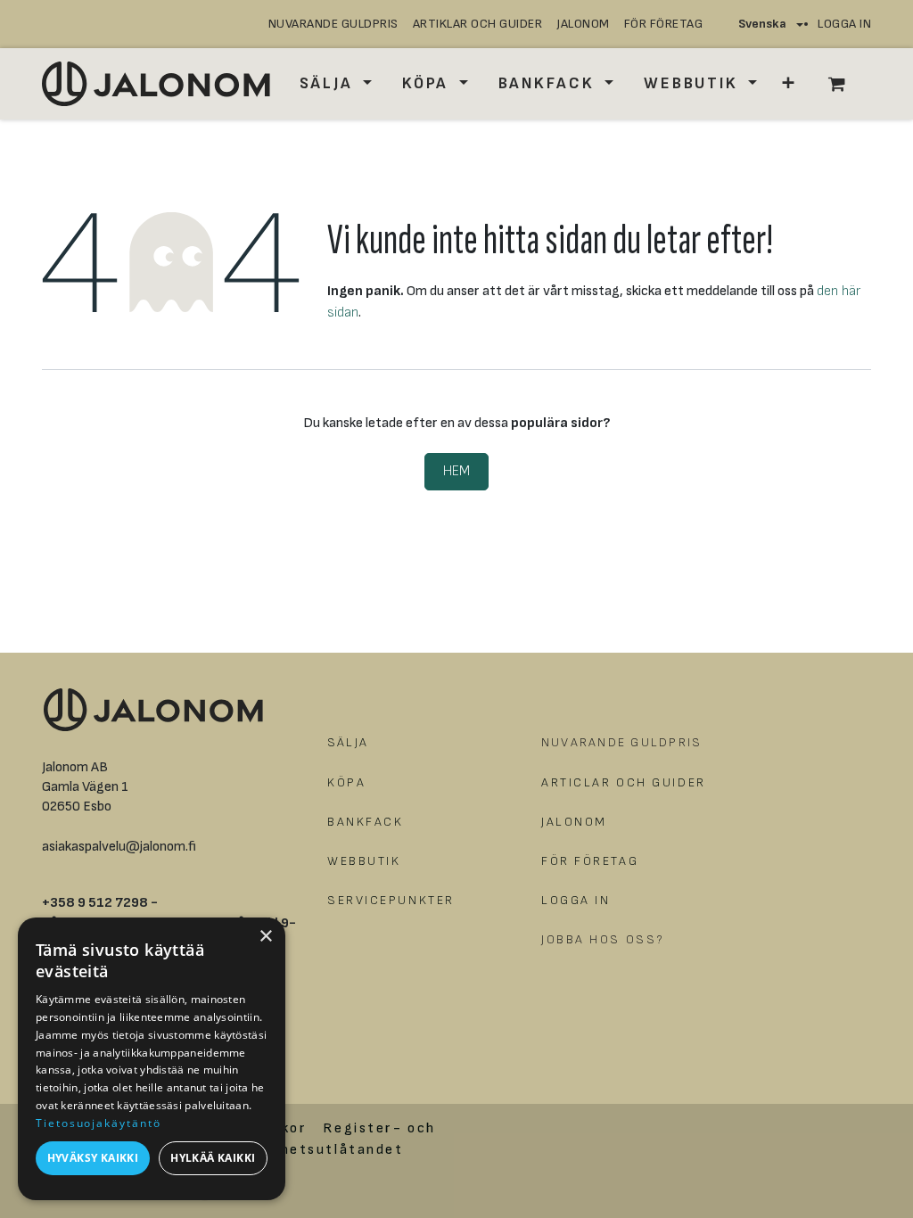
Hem (456, 471)
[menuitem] (335, 83)
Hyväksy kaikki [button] (93, 1157)
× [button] (265, 936)
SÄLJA (347, 742)
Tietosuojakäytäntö (98, 1123)
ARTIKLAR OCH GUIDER (478, 23)
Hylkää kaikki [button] (212, 1157)
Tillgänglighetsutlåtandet (300, 1149)
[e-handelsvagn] (846, 84)
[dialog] (151, 1059)
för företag (663, 23)
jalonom (583, 23)
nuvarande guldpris (333, 23)
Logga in (844, 23)
